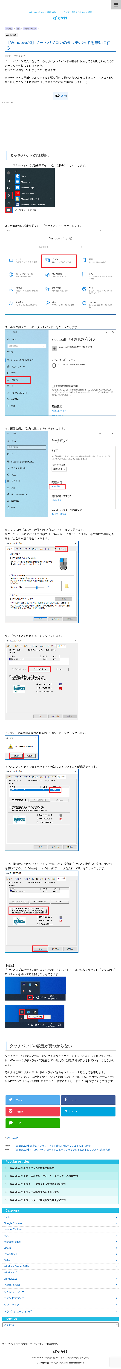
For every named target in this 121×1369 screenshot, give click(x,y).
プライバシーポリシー (37, 1344)
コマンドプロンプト (15, 1298)
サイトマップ (8, 1344)
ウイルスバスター (14, 1291)
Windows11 (10, 1278)
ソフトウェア (11, 1305)
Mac (6, 1235)
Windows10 (13, 1138)
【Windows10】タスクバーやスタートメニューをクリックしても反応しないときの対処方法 (61, 1149)
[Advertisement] (60, 126)
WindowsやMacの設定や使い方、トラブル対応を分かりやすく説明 (60, 1358)
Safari (7, 1260)
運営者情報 (53, 1344)
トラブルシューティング (18, 1311)
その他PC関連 (12, 1285)
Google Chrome (13, 1223)
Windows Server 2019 (16, 1266)
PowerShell (10, 1254)
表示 (63, 95)
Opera (7, 1248)
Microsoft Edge (12, 1241)
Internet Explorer (13, 1229)
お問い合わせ (21, 1344)
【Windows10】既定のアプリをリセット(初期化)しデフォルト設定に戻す (52, 1145)
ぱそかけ (60, 18)
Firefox (8, 1217)
